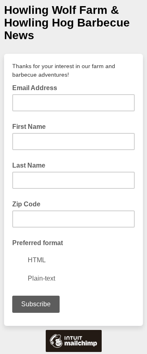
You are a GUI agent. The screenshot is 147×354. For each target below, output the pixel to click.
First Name (29, 126)
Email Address (37, 87)
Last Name (28, 165)
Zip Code (26, 204)
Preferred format (37, 242)
